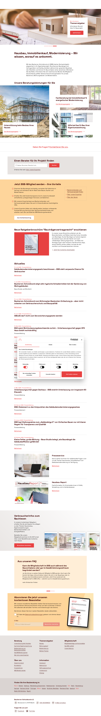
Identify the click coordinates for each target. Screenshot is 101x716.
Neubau (41, 643)
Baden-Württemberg (20, 691)
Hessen (44, 688)
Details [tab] (50, 344)
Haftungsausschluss (45, 668)
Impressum (42, 663)
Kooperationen (18, 668)
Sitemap (41, 673)
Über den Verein (72, 197)
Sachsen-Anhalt (24, 688)
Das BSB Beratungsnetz (20, 652)
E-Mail (16, 620)
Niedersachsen (50, 686)
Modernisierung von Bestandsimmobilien (20, 649)
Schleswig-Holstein (61, 686)
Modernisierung (43, 648)
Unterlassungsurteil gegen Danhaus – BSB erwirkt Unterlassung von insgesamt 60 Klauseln (50, 394)
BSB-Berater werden (20, 670)
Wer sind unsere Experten (21, 655)
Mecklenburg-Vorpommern (37, 686)
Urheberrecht (43, 670)
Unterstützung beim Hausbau (22, 643)
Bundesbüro (17, 665)
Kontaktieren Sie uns (58, 147)
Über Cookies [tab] (72, 344)
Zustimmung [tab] (28, 344)
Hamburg (26, 686)
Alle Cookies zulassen (71, 374)
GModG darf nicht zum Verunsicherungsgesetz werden (50, 318)
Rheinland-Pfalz (64, 688)
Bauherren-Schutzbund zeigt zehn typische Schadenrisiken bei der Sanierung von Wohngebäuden (50, 288)
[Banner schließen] (81, 339)
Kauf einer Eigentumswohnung (23, 646)
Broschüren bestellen (24, 545)
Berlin (72, 686)
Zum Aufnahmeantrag (24, 218)
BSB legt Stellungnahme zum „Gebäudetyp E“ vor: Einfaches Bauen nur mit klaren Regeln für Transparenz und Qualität (50, 427)
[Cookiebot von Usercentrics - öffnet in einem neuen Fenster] (71, 340)
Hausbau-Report (50, 492)
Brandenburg (79, 686)
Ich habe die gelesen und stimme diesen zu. (39, 615)
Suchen (54, 165)
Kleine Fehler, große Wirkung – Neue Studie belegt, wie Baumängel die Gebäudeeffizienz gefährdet (50, 444)
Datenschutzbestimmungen (34, 614)
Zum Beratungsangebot (11, 132)
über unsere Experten (33, 170)
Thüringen (33, 688)
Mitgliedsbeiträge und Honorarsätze (75, 643)
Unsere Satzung (69, 648)
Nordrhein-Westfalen (53, 688)
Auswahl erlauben (50, 374)
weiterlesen (77, 36)
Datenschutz (43, 665)
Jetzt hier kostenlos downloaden (64, 250)
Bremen (21, 686)
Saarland (72, 688)
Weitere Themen (44, 651)
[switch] (42, 367)
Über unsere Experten (74, 194)
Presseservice (50, 466)
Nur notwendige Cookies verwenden (29, 374)
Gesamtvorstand (19, 663)
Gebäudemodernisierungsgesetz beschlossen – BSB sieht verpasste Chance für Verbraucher (50, 272)
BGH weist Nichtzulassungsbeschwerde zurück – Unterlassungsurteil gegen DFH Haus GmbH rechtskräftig (50, 333)
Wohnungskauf (43, 646)
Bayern (29, 691)
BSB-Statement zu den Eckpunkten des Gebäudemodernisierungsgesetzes (50, 410)
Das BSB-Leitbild (69, 646)
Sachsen (16, 688)
